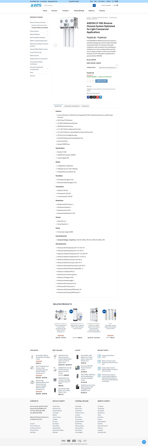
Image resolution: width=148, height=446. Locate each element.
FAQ (95, 1)
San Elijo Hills (102, 432)
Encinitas (100, 417)
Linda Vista (78, 410)
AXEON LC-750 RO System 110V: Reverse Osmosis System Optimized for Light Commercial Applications (94, 328)
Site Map (32, 432)
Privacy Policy (34, 430)
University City (79, 413)
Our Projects (101, 1)
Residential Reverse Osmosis (39, 25)
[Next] (118, 324)
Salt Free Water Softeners (37, 37)
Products (65, 10)
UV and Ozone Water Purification (36, 63)
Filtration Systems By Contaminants (36, 68)
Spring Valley (57, 428)
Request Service (52, 1)
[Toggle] (48, 22)
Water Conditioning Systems (38, 40)
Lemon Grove (57, 417)
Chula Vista (56, 406)
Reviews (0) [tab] (85, 106)
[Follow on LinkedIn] (117, 1)
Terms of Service (35, 426)
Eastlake (55, 432)
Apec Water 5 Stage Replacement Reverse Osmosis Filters (110, 327)
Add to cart (101, 81)
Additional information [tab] (72, 106)
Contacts (102, 10)
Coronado (56, 413)
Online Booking (79, 10)
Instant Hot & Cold (35, 52)
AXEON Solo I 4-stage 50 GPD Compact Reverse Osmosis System (77, 327)
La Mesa (55, 419)
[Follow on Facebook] (112, 1)
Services (54, 10)
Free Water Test (34, 1)
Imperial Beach (57, 410)
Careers (32, 423)
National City (57, 408)
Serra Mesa (78, 430)
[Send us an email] (115, 1)
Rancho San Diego (58, 430)
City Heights (79, 432)
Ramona (100, 428)
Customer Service (35, 428)
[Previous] (53, 324)
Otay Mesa (56, 426)
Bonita (55, 415)
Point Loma (78, 408)
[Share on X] (91, 97)
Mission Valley (79, 426)
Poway (100, 419)
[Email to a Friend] (94, 97)
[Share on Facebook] (88, 97)
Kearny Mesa (79, 428)
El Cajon (55, 421)
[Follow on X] (113, 1)
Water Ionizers (34, 55)
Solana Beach (102, 421)
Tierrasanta (78, 419)
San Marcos (101, 413)
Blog (91, 1)
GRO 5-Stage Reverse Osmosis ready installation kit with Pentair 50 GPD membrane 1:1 (61, 328)
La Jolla (77, 415)
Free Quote (43, 1)
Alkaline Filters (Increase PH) (38, 59)
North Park (78, 423)
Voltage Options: (91, 67)
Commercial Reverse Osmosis (40, 27)
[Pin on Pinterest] (97, 97)
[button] (55, 45)
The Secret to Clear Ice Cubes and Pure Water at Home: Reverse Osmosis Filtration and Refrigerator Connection (110, 378)
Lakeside (100, 430)
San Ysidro (56, 423)
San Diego (78, 406)
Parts (31, 72)
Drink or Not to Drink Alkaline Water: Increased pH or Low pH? (109, 369)
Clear (116, 65)
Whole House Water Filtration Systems (39, 45)
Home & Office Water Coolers (39, 49)
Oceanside (101, 408)
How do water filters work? (108, 356)
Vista (99, 415)
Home (45, 10)
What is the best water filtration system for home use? (110, 362)
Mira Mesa (78, 417)
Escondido (101, 410)
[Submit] (94, 5)
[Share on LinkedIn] (100, 97)
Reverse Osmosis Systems (38, 22)
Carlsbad (100, 406)
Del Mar (100, 423)
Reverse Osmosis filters (94, 93)
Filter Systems (34, 31)
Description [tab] (58, 106)
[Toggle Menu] (144, 442)
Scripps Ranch (79, 421)
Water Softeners (35, 34)
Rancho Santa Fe (103, 426)
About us (92, 10)
